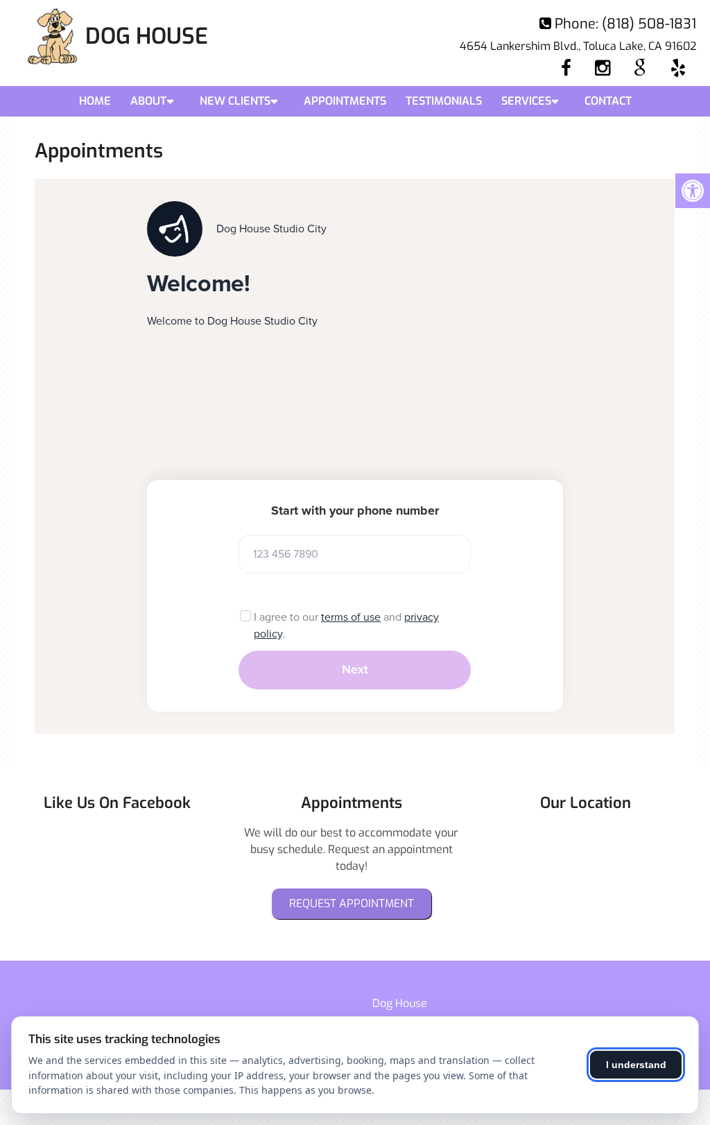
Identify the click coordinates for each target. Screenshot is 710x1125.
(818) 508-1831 (649, 24)
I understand (636, 1064)
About (148, 101)
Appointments (345, 101)
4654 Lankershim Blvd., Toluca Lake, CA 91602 (578, 46)
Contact (608, 101)
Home (95, 101)
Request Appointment (351, 903)
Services (526, 101)
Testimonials (444, 101)
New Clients (235, 101)
